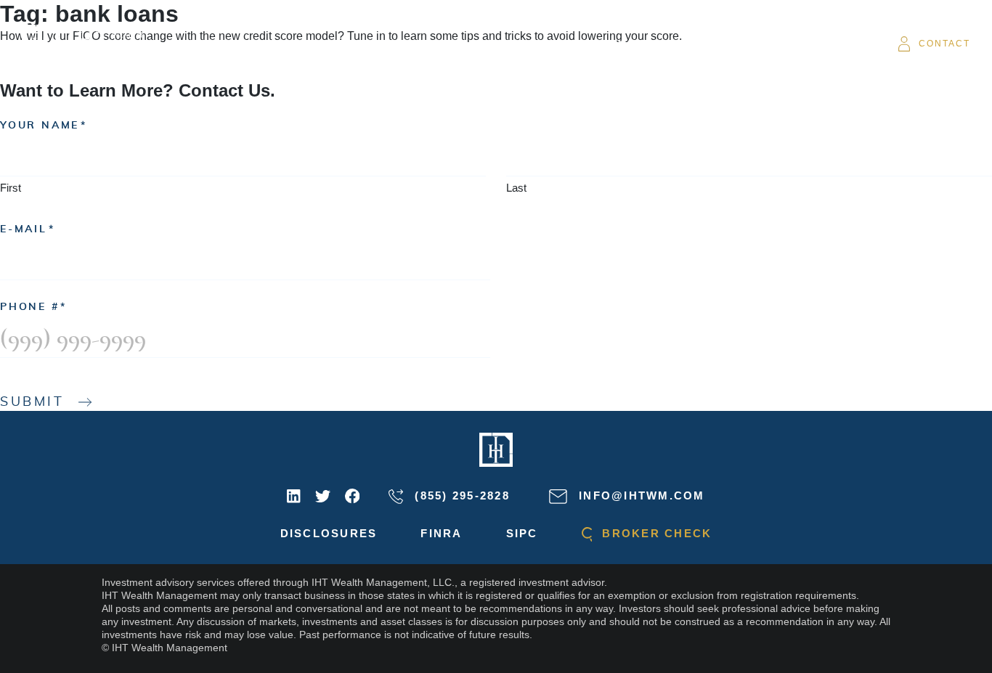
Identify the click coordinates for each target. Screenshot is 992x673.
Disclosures (329, 533)
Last (516, 187)
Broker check (655, 533)
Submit (32, 402)
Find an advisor (631, 43)
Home (296, 43)
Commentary (515, 43)
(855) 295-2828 (460, 495)
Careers (730, 43)
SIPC (522, 533)
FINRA (441, 533)
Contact (944, 43)
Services (427, 43)
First (10, 187)
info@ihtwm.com (639, 495)
